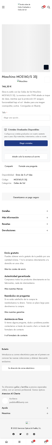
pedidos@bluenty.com (18, 402)
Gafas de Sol (19, 183)
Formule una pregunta (28, 166)
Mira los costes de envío (15, 269)
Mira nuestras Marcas (14, 288)
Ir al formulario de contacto (16, 335)
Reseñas (6, 224)
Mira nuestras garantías (14, 312)
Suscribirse (46, 368)
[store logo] (26, 7)
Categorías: (7, 183)
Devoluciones (8, 230)
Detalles (6, 211)
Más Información (10, 217)
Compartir (9, 166)
